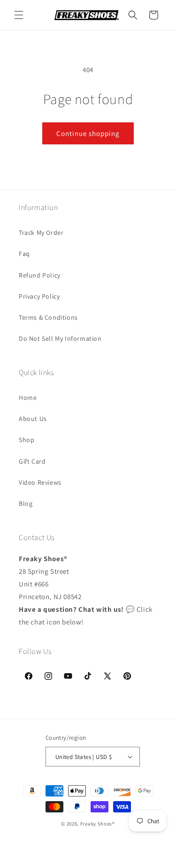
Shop (26, 440)
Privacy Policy (39, 296)
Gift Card (32, 461)
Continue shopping (88, 133)
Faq (24, 253)
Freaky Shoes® (97, 823)
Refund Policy (40, 275)
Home (28, 397)
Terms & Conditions (48, 317)
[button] (18, 15)
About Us (33, 418)
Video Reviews (40, 482)
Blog (25, 503)
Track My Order (41, 232)
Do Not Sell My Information (60, 338)
